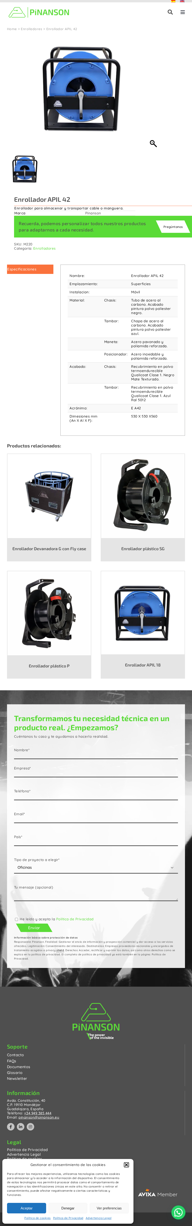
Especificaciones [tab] (21, 269)
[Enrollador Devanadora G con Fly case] (49, 496)
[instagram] (30, 1126)
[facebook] (11, 1126)
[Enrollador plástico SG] (143, 496)
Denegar (67, 1208)
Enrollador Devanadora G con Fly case (49, 548)
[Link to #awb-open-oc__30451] (170, 12)
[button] (126, 1164)
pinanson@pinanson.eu (38, 1117)
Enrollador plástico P (49, 665)
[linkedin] (20, 1126)
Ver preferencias (109, 1208)
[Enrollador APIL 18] (143, 612)
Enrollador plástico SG (143, 548)
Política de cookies (37, 1218)
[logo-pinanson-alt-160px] (39, 6)
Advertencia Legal (99, 1218)
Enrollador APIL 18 (143, 664)
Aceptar (27, 1208)
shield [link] (60, 950)
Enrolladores (44, 248)
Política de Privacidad (68, 1218)
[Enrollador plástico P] (49, 613)
